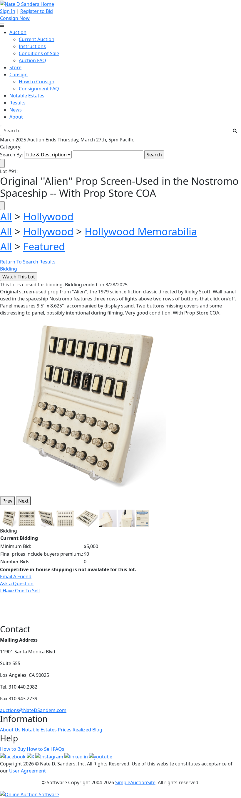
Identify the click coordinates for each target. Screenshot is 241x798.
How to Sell (39, 749)
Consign (18, 74)
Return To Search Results (28, 261)
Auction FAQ (32, 60)
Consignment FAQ (39, 88)
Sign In (7, 11)
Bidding (8, 269)
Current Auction (36, 39)
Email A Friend (15, 576)
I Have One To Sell (20, 590)
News (15, 109)
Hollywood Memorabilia (141, 231)
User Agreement (27, 770)
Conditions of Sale (39, 53)
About (16, 117)
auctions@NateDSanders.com (33, 710)
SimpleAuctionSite (135, 782)
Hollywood (48, 216)
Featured (44, 246)
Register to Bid (36, 11)
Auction (17, 32)
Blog (97, 729)
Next (23, 501)
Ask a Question (17, 583)
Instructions (32, 46)
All (6, 216)
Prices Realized (74, 729)
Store (15, 67)
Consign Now (15, 18)
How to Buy (13, 749)
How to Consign (36, 81)
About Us (10, 729)
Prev (7, 501)
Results (17, 102)
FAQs (58, 749)
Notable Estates (26, 95)
